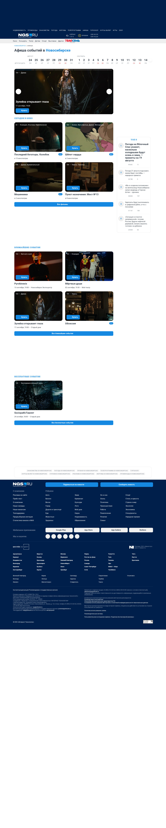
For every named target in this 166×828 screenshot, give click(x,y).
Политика (104, 502)
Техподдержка (18, 513)
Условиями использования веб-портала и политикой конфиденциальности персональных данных (116, 602)
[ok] (59, 536)
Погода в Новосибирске (64, 470)
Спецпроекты (131, 513)
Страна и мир (131, 502)
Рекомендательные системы (93, 614)
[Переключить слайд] (27, 60)
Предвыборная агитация (23, 517)
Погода (54, 30)
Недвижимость (19, 30)
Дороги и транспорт (53, 510)
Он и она (103, 495)
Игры (115, 30)
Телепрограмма (74, 30)
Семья (102, 520)
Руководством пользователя (93, 599)
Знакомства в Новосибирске (39, 470)
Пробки (83, 36)
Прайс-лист (17, 499)
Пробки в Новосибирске (87, 470)
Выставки (52, 41)
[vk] (53, 536)
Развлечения (105, 513)
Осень (102, 499)
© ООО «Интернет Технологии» (23, 622)
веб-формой (50, 610)
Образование (80, 520)
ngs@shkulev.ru (37, 607)
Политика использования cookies (95, 610)
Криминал (79, 499)
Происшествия (106, 506)
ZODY (121, 30)
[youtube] (77, 536)
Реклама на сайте (20, 495)
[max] (65, 536)
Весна (48, 502)
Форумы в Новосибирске (107, 474)
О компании (18, 502)
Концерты (23, 41)
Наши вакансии (19, 510)
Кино (15, 41)
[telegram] (48, 536)
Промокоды (32, 30)
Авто (47, 495)
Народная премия (133, 517)
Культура (78, 502)
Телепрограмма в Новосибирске (114, 470)
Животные (50, 517)
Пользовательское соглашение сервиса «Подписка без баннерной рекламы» (109, 617)
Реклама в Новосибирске (83, 474)
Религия (103, 517)
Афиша (85, 30)
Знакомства (44, 30)
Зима (77, 495)
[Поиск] (141, 35)
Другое (61, 41)
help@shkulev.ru (28, 610)
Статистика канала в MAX (23, 520)
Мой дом (78, 510)
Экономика (130, 510)
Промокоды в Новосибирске (132, 474)
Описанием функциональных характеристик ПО (99, 601)
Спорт (44, 41)
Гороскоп (94, 30)
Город (48, 506)
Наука (77, 513)
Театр (31, 41)
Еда (47, 513)
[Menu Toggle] (14, 35)
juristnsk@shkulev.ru (64, 608)
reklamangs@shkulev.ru (91, 591)
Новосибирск (20, 46)
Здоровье (49, 520)
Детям (37, 41)
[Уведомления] (146, 35)
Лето (77, 506)
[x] (71, 536)
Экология (129, 506)
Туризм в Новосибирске (60, 474)
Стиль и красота (132, 499)
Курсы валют (105, 30)
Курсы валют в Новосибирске (34, 474)
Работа (103, 510)
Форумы (62, 30)
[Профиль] (151, 35)
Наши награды (19, 506)
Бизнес (48, 499)
